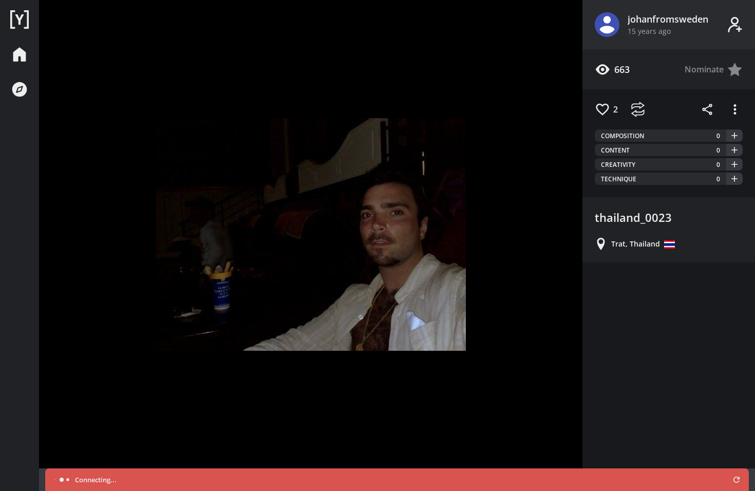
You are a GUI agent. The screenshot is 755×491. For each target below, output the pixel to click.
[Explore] (19, 89)
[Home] (19, 19)
